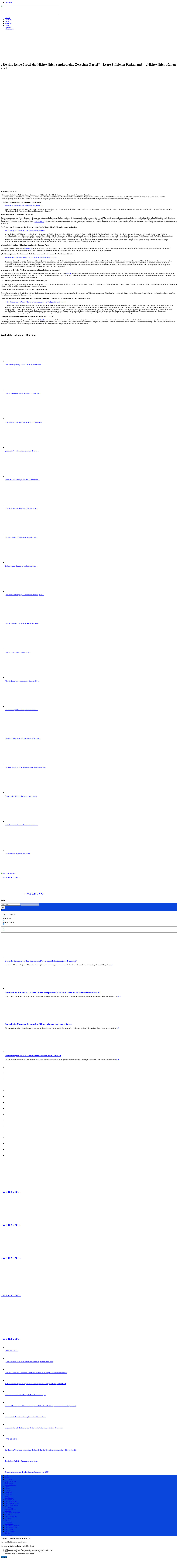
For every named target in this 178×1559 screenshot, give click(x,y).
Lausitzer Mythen (10, 1509)
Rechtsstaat (8, 1507)
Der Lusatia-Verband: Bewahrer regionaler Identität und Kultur (25, 1417)
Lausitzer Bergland (11, 1501)
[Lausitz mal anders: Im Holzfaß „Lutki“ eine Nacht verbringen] (8, 1391)
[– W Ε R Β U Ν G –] (8, 873)
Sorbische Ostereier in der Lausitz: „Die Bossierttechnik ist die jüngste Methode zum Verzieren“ (36, 1373)
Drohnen (8, 1511)
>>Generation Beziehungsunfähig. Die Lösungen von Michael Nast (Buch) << (30, 257)
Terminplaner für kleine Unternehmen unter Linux (21, 1461)
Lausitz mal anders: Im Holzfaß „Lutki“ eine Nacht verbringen (25, 1395)
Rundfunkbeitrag (10, 1481)
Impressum (8, 2)
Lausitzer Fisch (10, 1531)
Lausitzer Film (9, 1529)
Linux (7, 1496)
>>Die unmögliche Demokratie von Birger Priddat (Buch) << (25, 230)
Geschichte (8, 1494)
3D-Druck (8, 1514)
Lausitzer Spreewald (11, 1505)
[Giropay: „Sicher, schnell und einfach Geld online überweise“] (8, 1091)
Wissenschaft (9, 29)
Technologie (9, 1483)
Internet (7, 1488)
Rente (7, 1487)
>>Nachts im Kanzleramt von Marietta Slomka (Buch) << (24, 206)
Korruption (8, 1479)
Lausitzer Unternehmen (12, 1513)
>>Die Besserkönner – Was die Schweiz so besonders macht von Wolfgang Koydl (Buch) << (35, 302)
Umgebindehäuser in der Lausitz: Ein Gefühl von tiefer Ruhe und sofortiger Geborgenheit (34, 1428)
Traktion (7, 1533)
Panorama (8, 20)
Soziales (7, 1520)
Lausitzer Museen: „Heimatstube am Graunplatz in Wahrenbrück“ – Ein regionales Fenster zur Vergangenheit (40, 1406)
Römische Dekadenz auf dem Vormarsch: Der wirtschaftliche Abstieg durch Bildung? (41, 961)
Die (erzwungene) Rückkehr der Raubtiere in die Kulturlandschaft (33, 1056)
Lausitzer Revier (10, 1485)
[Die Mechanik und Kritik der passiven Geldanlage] (8, 1085)
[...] (111, 965)
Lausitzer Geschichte (12, 1503)
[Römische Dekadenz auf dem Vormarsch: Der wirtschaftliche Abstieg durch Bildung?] (20, 957)
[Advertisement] (89, 46)
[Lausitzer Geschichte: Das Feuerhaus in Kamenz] (8, 1102)
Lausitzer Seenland (11, 1516)
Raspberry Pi (9, 1498)
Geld (6, 1475)
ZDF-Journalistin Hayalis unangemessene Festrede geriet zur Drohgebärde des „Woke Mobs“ (35, 1384)
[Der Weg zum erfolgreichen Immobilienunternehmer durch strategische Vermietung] (8, 1079)
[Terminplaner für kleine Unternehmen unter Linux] (8, 1457)
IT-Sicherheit (9, 1524)
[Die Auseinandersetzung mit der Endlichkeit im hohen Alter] (8, 1149)
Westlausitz (8, 1522)
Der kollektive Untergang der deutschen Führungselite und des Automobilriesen (38, 1024)
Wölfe (7, 1477)
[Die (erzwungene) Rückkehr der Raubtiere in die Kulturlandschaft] (20, 1052)
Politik (7, 21)
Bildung (7, 1490)
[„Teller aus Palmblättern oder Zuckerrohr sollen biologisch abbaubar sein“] (8, 1358)
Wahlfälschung (39, 222)
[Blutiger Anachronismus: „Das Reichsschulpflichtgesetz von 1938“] (8, 1468)
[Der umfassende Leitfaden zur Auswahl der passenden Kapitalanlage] (8, 1120)
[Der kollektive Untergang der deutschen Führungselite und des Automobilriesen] (20, 1020)
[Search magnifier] (3, 907)
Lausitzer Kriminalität (12, 1526)
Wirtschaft (8, 23)
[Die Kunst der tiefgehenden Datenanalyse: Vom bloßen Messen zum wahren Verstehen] (8, 1143)
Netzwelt (8, 27)
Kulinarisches (9, 1500)
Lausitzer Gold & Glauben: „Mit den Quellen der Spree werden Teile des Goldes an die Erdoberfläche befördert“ (52, 992)
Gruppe (68, 273)
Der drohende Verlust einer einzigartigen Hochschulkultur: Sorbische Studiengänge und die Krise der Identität (40, 1450)
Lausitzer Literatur (11, 1527)
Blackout (8, 1518)
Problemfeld (28, 248)
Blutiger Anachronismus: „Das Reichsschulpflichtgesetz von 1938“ (27, 1472)
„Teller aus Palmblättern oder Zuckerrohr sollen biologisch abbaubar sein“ (29, 1362)
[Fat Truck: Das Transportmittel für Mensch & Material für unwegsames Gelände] (8, 1155)
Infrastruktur (9, 1492)
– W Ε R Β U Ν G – (11, 1351)
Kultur (7, 25)
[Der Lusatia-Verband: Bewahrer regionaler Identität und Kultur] (8, 1413)
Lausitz (7, 18)
